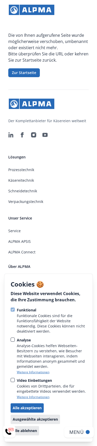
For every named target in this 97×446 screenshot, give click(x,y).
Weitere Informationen (33, 372)
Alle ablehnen (25, 430)
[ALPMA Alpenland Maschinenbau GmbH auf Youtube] (45, 134)
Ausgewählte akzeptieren (35, 419)
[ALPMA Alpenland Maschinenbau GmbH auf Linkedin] (10, 134)
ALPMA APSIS (19, 241)
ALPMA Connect (21, 252)
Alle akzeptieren (27, 407)
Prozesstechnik (21, 169)
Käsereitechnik (21, 180)
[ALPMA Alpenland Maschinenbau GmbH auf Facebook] (22, 134)
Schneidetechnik (22, 190)
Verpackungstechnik (25, 201)
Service (14, 230)
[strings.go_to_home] (31, 10)
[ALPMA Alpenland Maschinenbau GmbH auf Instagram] (33, 134)
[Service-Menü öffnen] (9, 431)
